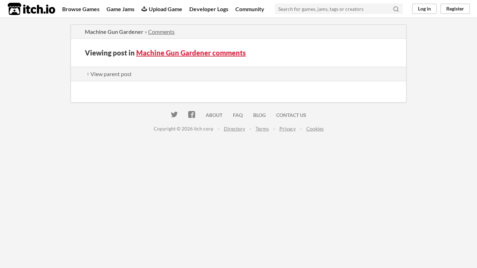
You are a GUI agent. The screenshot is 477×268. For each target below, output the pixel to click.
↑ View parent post (109, 73)
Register (455, 9)
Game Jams (120, 9)
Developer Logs (208, 9)
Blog (259, 115)
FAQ (238, 115)
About (214, 115)
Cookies (315, 129)
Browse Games (81, 9)
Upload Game (165, 9)
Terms (262, 129)
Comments (161, 31)
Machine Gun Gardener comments (191, 53)
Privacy (287, 129)
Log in (424, 9)
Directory (234, 129)
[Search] (396, 8)
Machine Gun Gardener (114, 31)
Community (249, 9)
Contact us (291, 115)
